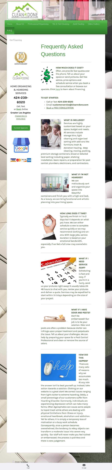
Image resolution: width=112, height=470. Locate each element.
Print (17, 462)
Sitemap (24, 462)
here (58, 89)
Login (97, 462)
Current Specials (21, 128)
